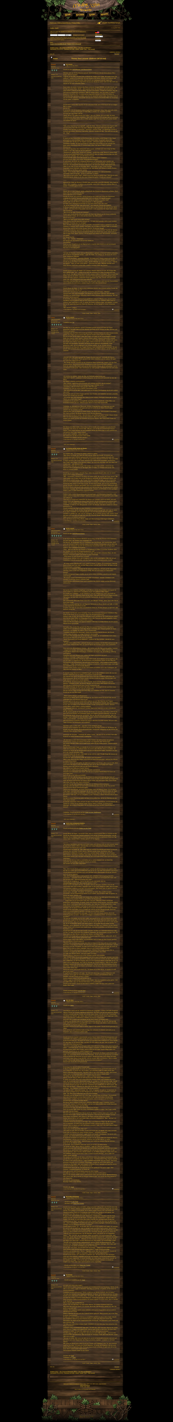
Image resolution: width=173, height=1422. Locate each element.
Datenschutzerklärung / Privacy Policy (69, 23)
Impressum (53, 23)
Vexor (53, 317)
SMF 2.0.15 (89, 1383)
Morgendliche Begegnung (72, 1196)
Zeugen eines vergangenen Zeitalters (75, 823)
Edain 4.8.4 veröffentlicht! (58, 44)
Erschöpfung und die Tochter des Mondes (76, 448)
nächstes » (118, 51)
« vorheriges (112, 51)
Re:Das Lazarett (70, 317)
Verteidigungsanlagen (78, 533)
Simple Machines (102, 1383)
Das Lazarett (69, 64)
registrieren (69, 31)
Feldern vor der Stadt (85, 828)
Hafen (72, 1005)
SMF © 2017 (95, 1383)
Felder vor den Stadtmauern (93, 812)
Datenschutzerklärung (85, 1385)
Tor (73, 322)
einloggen (63, 31)
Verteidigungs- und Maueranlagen (82, 69)
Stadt (72, 1187)
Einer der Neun (69, 1000)
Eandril (81, 49)
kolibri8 (77, 49)
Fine (85, 49)
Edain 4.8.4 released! (74, 44)
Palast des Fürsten (78, 1203)
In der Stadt (74, 1201)
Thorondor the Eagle (69, 49)
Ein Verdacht (69, 1274)
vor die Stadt (81, 990)
